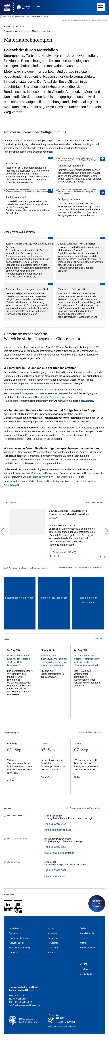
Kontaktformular (87, 933)
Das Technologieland (19, 938)
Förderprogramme (13, 439)
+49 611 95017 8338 (55, 847)
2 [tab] (54, 556)
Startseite (8, 31)
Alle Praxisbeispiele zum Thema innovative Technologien (80, 567)
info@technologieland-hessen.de (24, 1005)
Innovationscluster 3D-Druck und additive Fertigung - (40, 481)
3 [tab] (58, 556)
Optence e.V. (68, 477)
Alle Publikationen (94, 502)
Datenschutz (54, 938)
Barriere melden (87, 948)
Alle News (98, 639)
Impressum (53, 933)
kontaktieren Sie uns (44, 439)
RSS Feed (53, 948)
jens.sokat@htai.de (54, 876)
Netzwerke (14, 952)
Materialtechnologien (41, 31)
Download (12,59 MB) (64, 552)
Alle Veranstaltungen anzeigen (90, 732)
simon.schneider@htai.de (57, 830)
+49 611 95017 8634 (55, 824)
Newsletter (53, 943)
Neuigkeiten (41, 397)
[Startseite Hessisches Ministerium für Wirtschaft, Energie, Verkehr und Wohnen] (24, 1021)
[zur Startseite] (20, 7)
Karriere (51, 952)
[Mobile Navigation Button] (101, 7)
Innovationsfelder (22, 31)
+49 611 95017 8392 (55, 870)
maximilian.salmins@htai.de (59, 853)
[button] (100, 557)
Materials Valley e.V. (42, 477)
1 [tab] (50, 556)
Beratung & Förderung (19, 948)
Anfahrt (83, 943)
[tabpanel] (54, 531)
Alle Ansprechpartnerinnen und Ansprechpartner (84, 808)
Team (82, 938)
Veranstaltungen (57, 397)
